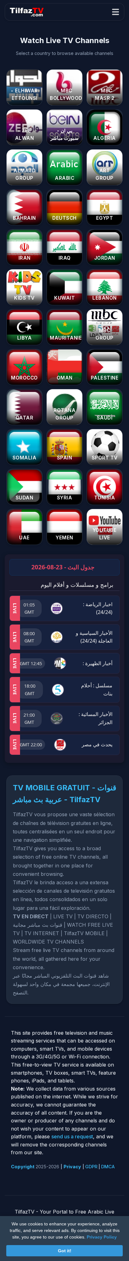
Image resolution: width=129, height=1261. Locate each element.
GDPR (91, 1166)
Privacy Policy (102, 1236)
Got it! (64, 1250)
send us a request (72, 1136)
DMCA (108, 1166)
